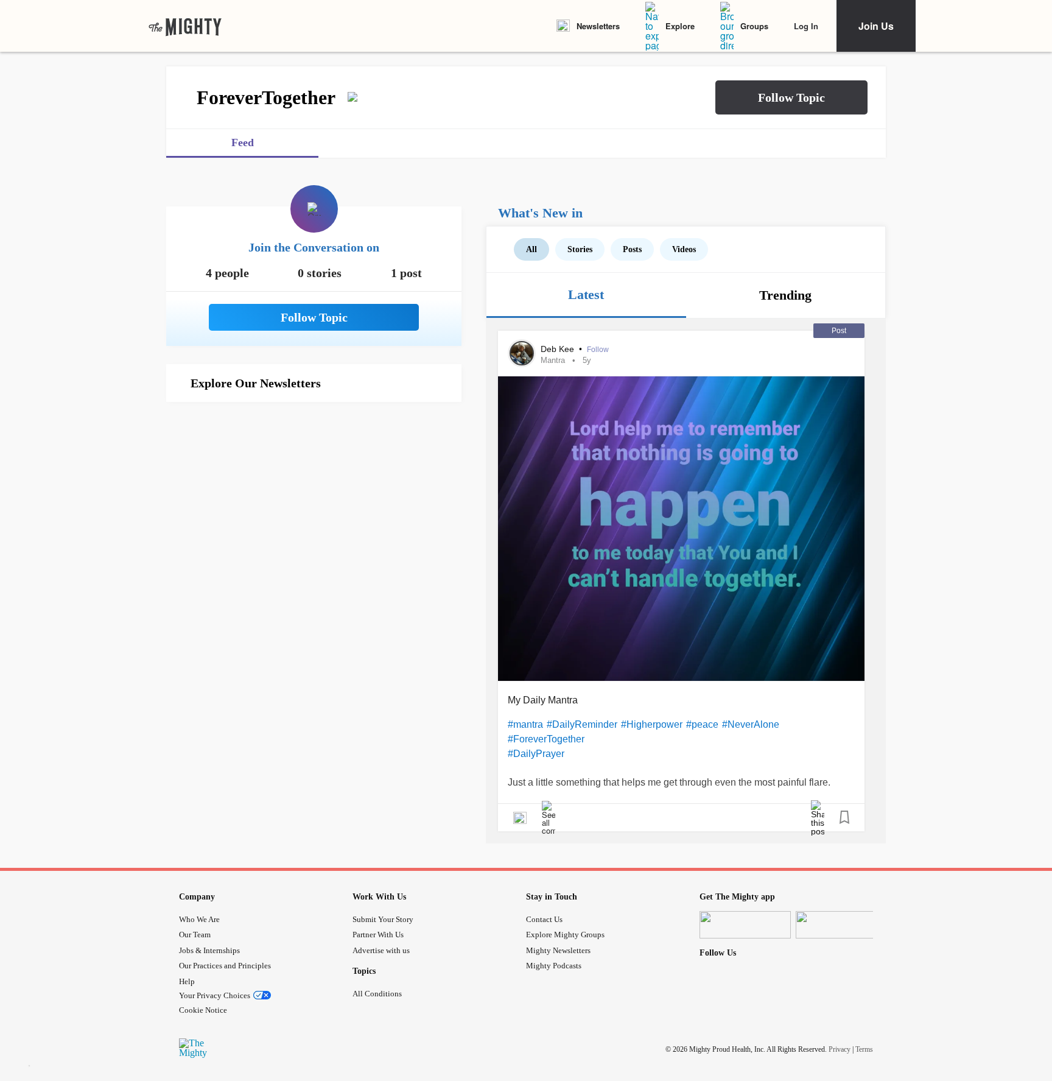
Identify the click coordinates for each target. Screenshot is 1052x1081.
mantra (553, 360)
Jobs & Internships (209, 950)
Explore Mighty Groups (565, 934)
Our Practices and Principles (225, 965)
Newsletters (598, 26)
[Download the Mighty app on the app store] (745, 924)
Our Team (195, 934)
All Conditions (377, 993)
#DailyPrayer (536, 753)
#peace (702, 724)
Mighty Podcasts (553, 965)
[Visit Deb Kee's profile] (522, 353)
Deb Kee (559, 349)
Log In (806, 26)
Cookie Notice (203, 1010)
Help (187, 981)
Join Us (876, 26)
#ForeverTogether (546, 739)
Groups (754, 26)
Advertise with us (381, 950)
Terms (864, 1048)
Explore (680, 26)
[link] (185, 26)
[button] (791, 97)
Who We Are (199, 919)
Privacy (839, 1048)
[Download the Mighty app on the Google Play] (841, 924)
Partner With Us (378, 934)
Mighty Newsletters (558, 950)
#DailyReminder (582, 724)
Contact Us (544, 919)
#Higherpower (651, 724)
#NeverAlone (750, 724)
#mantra (525, 724)
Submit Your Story (382, 919)
